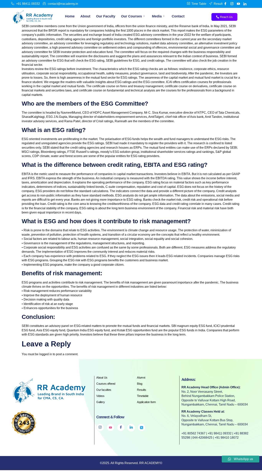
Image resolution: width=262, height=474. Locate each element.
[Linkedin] (245, 4)
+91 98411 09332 (28, 3)
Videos (100, 395)
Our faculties (103, 389)
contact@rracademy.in (63, 3)
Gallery (100, 402)
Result (218, 3)
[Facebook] (225, 4)
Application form (146, 402)
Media (157, 16)
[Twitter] (141, 427)
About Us (101, 377)
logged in (45, 354)
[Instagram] (100, 427)
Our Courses (131, 16)
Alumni (141, 377)
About (85, 16)
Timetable (142, 395)
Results (141, 389)
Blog (139, 383)
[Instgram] (232, 4)
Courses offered (105, 383)
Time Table (198, 3)
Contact (178, 16)
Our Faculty (105, 16)
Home (70, 16)
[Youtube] (238, 4)
